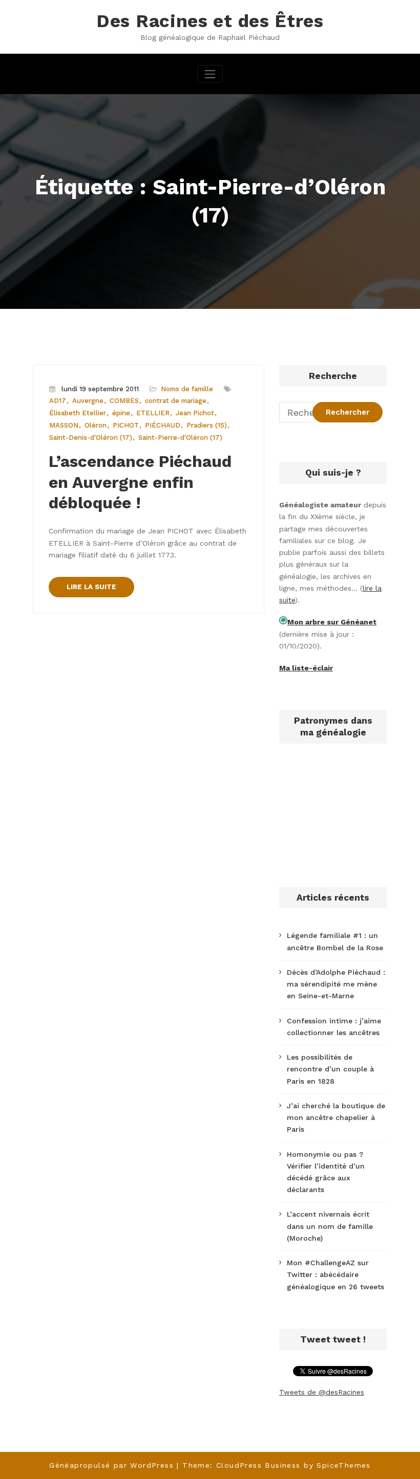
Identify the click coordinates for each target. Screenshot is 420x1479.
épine (121, 413)
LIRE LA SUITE (91, 587)
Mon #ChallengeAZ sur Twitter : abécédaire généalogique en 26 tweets (335, 1274)
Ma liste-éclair (306, 668)
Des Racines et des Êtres (210, 21)
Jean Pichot (195, 413)
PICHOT (126, 425)
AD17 (57, 401)
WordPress (152, 1465)
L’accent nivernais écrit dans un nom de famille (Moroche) (330, 1226)
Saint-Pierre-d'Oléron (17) (180, 437)
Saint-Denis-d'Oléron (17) (90, 437)
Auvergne (87, 401)
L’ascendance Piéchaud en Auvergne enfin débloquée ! (140, 482)
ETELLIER (153, 413)
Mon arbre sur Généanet (331, 622)
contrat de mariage (175, 401)
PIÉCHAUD (162, 425)
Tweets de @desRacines (321, 1392)
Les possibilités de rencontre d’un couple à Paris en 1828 (330, 1069)
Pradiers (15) (206, 425)
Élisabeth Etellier (77, 413)
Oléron (96, 425)
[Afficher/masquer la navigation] (209, 74)
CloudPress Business (258, 1465)
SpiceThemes (343, 1465)
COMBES (124, 401)
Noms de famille (187, 389)
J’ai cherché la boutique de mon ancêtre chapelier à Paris (336, 1117)
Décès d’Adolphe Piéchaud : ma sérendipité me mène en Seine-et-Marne (336, 984)
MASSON (63, 425)
